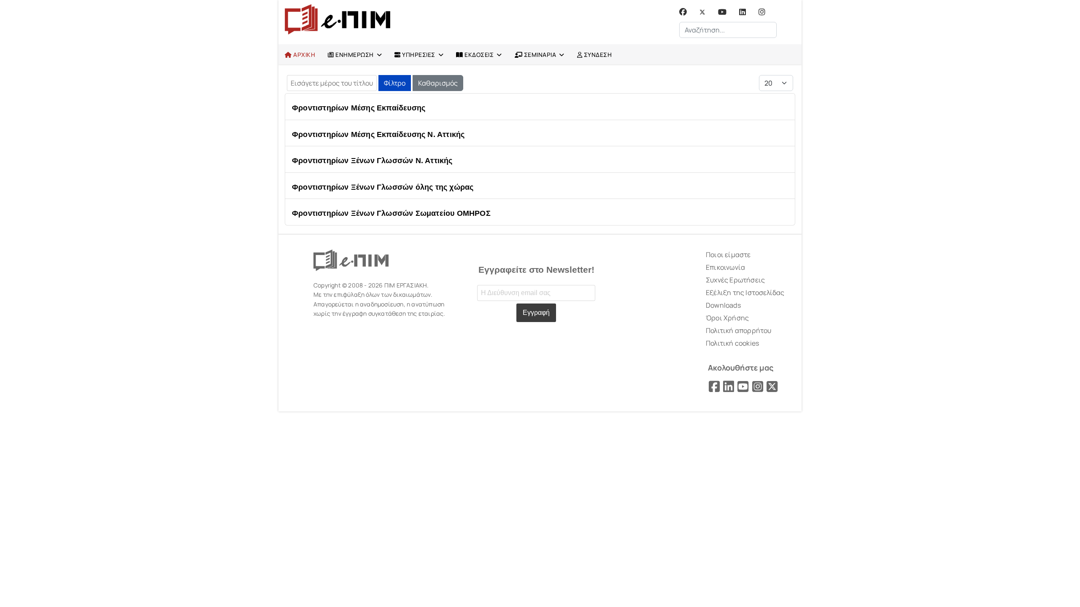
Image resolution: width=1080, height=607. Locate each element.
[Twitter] (702, 12)
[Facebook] (683, 12)
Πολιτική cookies (732, 343)
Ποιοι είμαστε (728, 254)
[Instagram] (762, 12)
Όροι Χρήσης (727, 317)
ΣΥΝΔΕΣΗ (597, 55)
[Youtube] (722, 12)
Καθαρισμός (438, 83)
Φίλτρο (394, 83)
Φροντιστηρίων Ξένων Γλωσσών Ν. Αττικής (372, 160)
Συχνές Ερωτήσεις (735, 280)
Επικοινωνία (725, 267)
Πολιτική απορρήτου (739, 330)
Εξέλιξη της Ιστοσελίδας (745, 292)
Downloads (723, 305)
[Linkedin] (742, 12)
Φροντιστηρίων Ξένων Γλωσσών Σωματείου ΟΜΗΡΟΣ (391, 213)
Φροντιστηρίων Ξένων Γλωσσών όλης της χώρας (382, 187)
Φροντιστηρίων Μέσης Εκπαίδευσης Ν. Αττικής (378, 134)
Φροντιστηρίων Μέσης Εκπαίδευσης (358, 108)
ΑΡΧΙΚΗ (304, 55)
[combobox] (728, 30)
